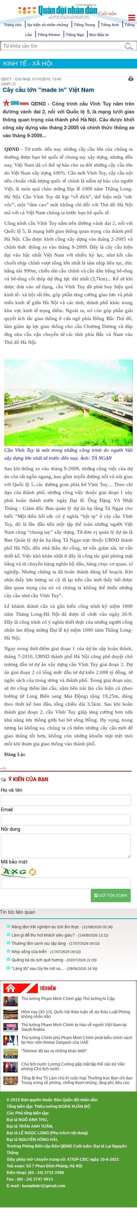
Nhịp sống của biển (46, 951)
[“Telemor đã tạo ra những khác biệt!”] (10, 1054)
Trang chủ (13, 25)
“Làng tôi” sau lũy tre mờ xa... (54, 968)
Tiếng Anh (110, 25)
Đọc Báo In (99, 35)
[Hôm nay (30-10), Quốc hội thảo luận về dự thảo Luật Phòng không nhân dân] (10, 1014)
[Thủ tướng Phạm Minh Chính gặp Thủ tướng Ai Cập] (10, 1001)
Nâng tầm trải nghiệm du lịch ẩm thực (62, 926)
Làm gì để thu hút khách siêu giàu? (60, 935)
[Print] (130, 78)
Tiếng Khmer (49, 35)
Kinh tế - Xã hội (28, 63)
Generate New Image (32, 872)
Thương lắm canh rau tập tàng (56, 943)
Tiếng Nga (75, 35)
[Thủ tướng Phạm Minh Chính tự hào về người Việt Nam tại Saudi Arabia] (10, 1027)
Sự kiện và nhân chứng (47, 25)
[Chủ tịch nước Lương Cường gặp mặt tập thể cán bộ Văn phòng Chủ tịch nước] (10, 1067)
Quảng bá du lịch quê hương (54, 959)
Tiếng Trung (84, 25)
